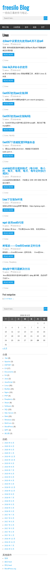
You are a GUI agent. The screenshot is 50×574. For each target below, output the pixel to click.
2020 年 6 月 (9, 446)
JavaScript (8, 382)
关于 (43, 27)
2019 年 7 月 (9, 470)
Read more (8, 55)
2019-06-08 (17, 119)
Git (5, 375)
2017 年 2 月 (9, 532)
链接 (34, 27)
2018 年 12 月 (9, 487)
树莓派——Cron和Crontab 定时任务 (22, 245)
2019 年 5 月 (9, 477)
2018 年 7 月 (9, 498)
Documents (8, 372)
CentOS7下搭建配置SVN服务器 (19, 142)
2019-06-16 (17, 96)
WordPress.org (10, 569)
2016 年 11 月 (9, 542)
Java (6, 379)
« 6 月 (5, 348)
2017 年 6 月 (9, 518)
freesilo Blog (16, 7)
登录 (6, 558)
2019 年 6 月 (9, 474)
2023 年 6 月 (9, 443)
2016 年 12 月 (9, 539)
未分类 (7, 433)
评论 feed (8, 565)
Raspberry (13, 262)
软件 (26, 27)
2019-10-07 (17, 70)
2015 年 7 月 (9, 545)
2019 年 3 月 (9, 484)
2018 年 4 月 (9, 508)
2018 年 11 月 (9, 491)
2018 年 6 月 (9, 501)
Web (6, 416)
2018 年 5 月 (9, 504)
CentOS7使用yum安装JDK (15, 93)
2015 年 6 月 (9, 549)
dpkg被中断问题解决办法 (16, 268)
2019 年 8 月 (9, 467)
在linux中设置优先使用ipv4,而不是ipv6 (23, 41)
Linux (6, 60)
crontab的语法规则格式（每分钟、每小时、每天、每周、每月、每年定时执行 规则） (24, 170)
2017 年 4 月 (9, 525)
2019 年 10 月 (9, 460)
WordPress (8, 427)
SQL (6, 409)
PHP (6, 396)
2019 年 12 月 (9, 456)
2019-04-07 (17, 249)
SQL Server (8, 413)
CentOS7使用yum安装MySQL (17, 116)
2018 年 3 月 (9, 511)
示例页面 (16, 27)
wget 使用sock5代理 (13, 222)
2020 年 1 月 (9, 453)
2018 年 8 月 (9, 494)
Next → (11, 299)
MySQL (12, 135)
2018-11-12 (17, 272)
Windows (7, 420)
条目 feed (8, 562)
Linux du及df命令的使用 (15, 67)
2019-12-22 (17, 44)
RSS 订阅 (5, 27)
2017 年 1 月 (9, 535)
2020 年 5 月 (9, 450)
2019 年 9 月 (9, 463)
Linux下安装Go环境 (12, 199)
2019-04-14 (17, 177)
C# (5, 368)
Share (6, 403)
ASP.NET (7, 365)
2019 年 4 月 (9, 480)
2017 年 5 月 (9, 522)
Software (7, 406)
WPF (6, 430)
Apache (7, 361)
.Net (6, 358)
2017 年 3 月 (9, 528)
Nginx (6, 392)
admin (7, 44)
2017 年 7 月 (9, 515)
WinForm (8, 423)
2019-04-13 (17, 226)
